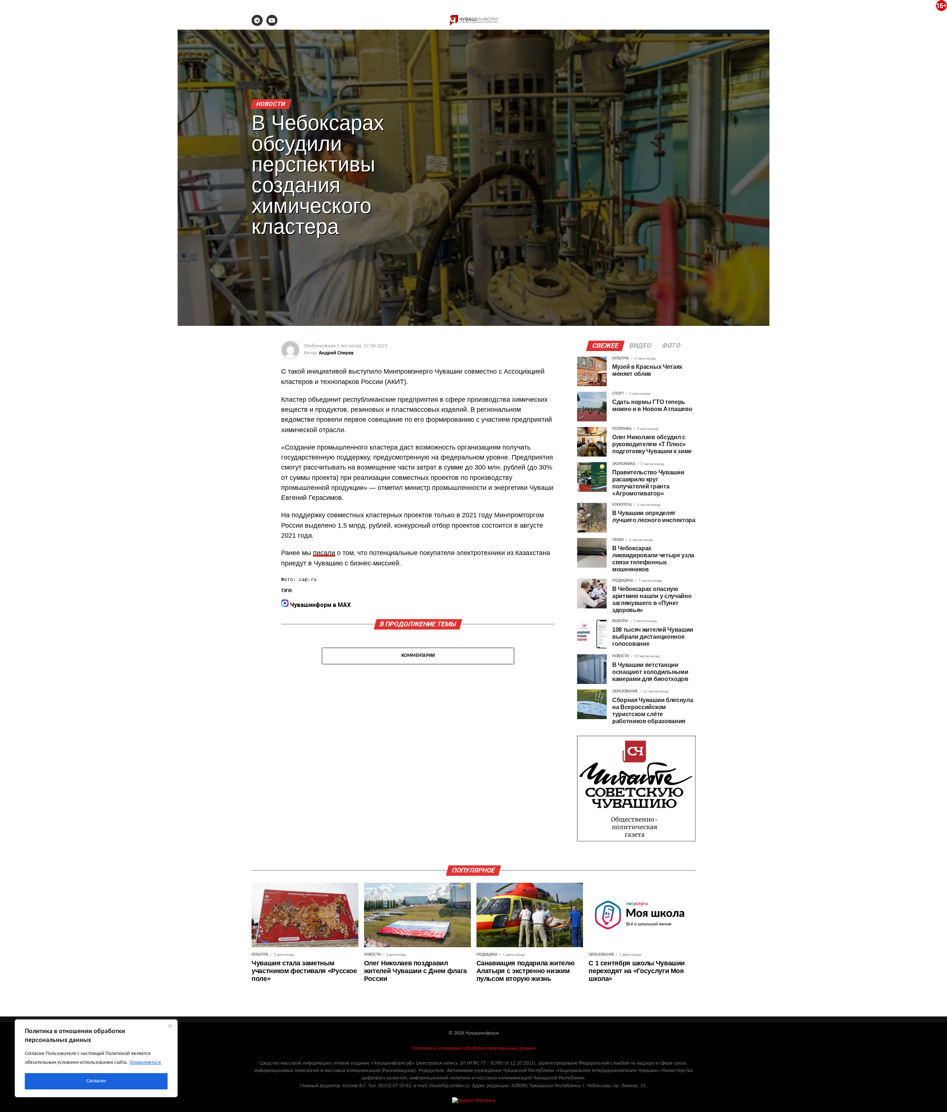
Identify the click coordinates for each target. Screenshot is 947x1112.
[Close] (169, 1025)
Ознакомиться (145, 1062)
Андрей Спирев (336, 353)
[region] (96, 1058)
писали (324, 553)
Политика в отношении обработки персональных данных (473, 1048)
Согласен (96, 1081)
